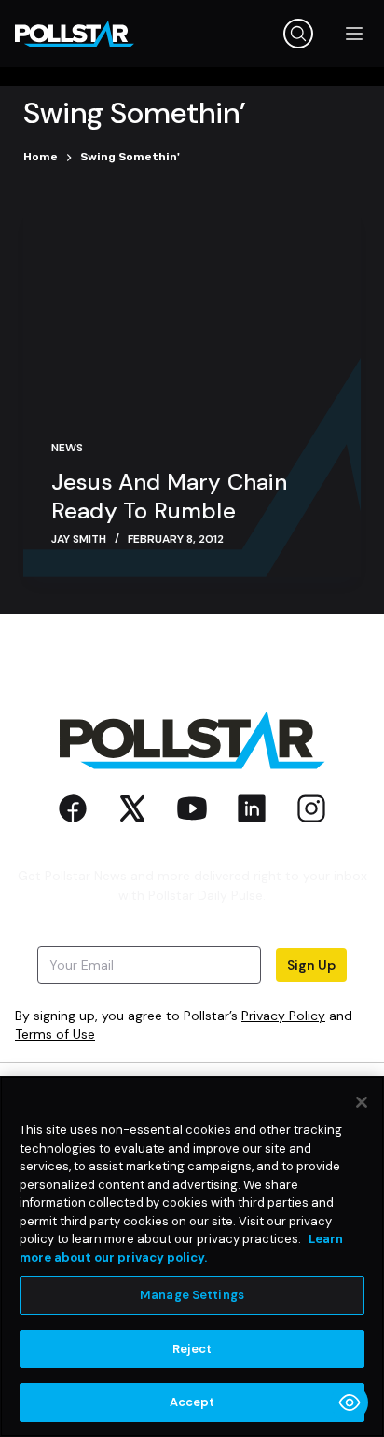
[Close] (361, 1102)
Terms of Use (55, 1034)
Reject (192, 1349)
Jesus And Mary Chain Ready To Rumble (169, 496)
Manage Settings (192, 1295)
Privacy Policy (283, 1015)
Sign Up (311, 965)
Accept (192, 1402)
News (67, 447)
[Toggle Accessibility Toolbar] (349, 1402)
